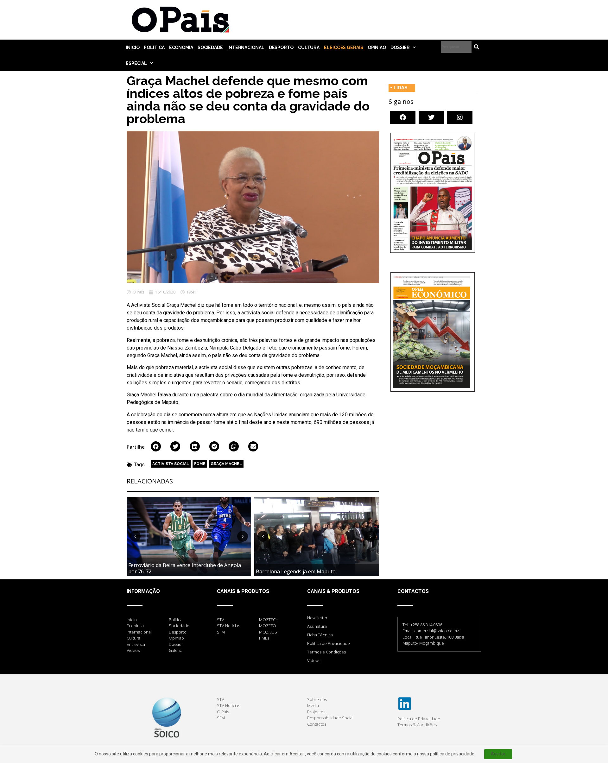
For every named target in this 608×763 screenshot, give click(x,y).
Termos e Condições (326, 652)
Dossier (400, 47)
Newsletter (317, 618)
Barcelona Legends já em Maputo (296, 571)
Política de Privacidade (328, 643)
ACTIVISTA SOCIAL (170, 464)
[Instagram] (459, 117)
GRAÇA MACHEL (226, 464)
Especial (136, 63)
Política (154, 47)
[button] (156, 446)
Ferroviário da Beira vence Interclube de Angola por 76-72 (184, 568)
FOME (200, 464)
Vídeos (313, 660)
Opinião (377, 47)
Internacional (245, 47)
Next (242, 536)
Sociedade (210, 47)
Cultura (309, 47)
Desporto (281, 47)
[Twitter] (431, 117)
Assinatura (317, 626)
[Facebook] (402, 117)
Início (132, 47)
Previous (135, 536)
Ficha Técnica (320, 635)
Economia (181, 47)
